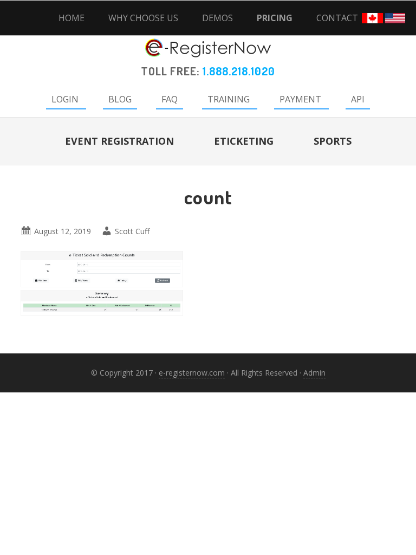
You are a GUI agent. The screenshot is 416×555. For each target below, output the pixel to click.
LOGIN (65, 99)
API (358, 99)
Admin (314, 372)
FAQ (169, 99)
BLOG (120, 99)
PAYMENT (300, 99)
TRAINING (228, 99)
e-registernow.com (192, 372)
